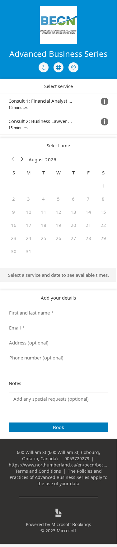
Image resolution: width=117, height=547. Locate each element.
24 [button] (28, 238)
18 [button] (43, 225)
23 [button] (13, 238)
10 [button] (28, 212)
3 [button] (28, 199)
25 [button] (43, 238)
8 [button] (103, 199)
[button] (13, 159)
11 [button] (43, 212)
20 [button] (73, 225)
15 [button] (103, 212)
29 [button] (103, 238)
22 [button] (103, 225)
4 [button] (43, 199)
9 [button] (13, 212)
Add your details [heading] (58, 298)
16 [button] (13, 225)
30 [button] (13, 251)
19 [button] (58, 225)
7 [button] (88, 199)
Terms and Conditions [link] (38, 471)
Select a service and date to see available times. (58, 275)
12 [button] (58, 212)
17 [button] (28, 225)
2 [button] (13, 199)
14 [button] (88, 212)
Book (58, 427)
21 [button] (88, 225)
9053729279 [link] (76, 459)
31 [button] (28, 251)
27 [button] (73, 238)
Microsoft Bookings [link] (71, 524)
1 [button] (103, 186)
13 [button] (73, 212)
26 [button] (58, 238)
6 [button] (73, 199)
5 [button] (58, 199)
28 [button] (88, 238)
